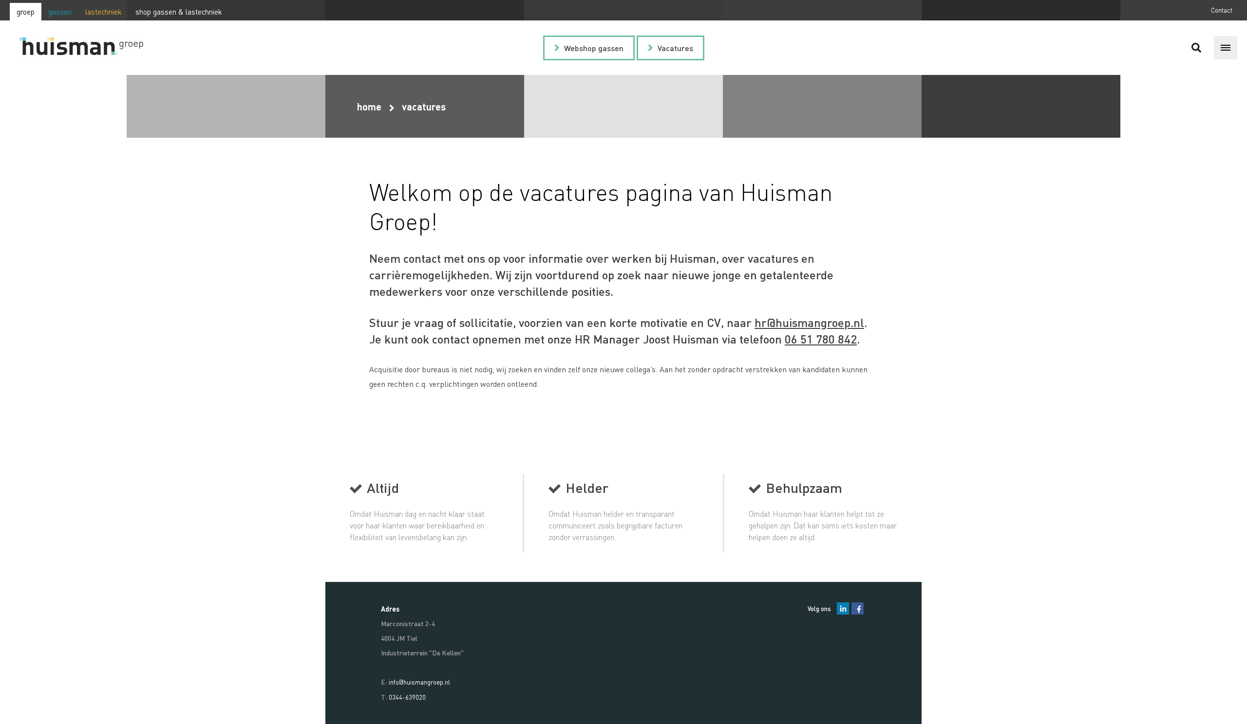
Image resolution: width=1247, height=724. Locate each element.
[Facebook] (857, 608)
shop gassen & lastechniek (178, 12)
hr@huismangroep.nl (809, 322)
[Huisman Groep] (90, 47)
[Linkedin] (843, 608)
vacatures (424, 106)
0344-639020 (407, 697)
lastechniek (103, 12)
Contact (1221, 10)
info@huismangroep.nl (419, 682)
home (369, 106)
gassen (60, 12)
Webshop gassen (594, 48)
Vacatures (675, 48)
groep (26, 12)
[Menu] (1225, 47)
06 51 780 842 (821, 338)
